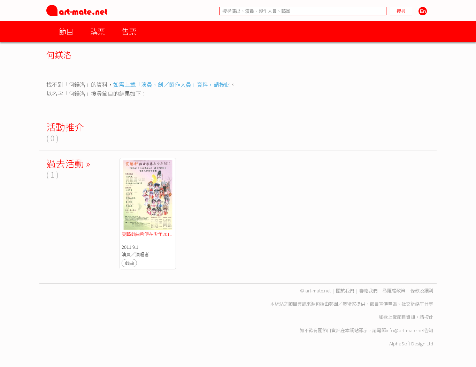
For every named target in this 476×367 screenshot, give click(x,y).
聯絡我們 (368, 290)
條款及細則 (421, 290)
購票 (97, 31)
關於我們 (345, 290)
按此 (428, 317)
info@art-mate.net (405, 330)
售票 (129, 31)
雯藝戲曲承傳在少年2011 (147, 234)
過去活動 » (68, 163)
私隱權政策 (394, 290)
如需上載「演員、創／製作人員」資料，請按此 (171, 84)
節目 (66, 31)
